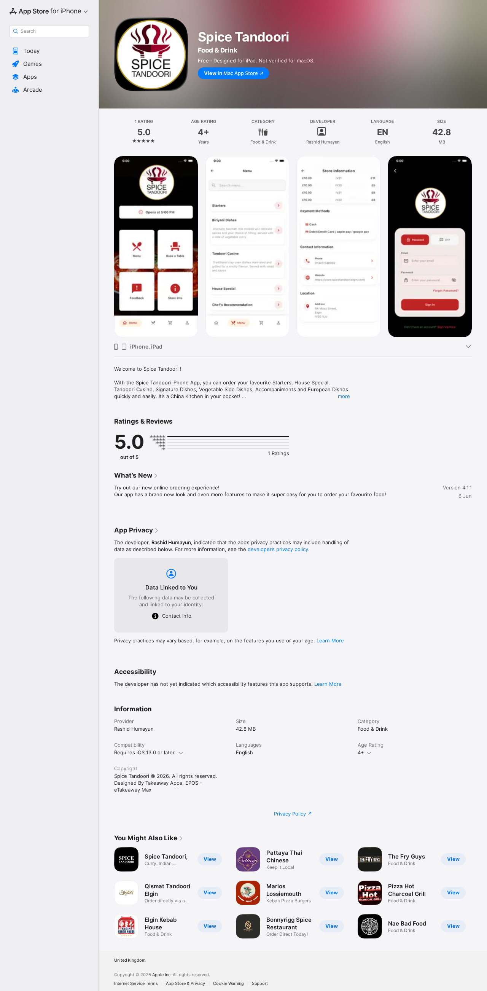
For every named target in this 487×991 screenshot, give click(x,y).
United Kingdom (130, 960)
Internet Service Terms (136, 983)
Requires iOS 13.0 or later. (145, 752)
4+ (361, 752)
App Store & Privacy (185, 983)
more (344, 396)
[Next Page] (479, 893)
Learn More (330, 640)
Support (260, 983)
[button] (49, 51)
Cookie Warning (228, 983)
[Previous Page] (106, 893)
